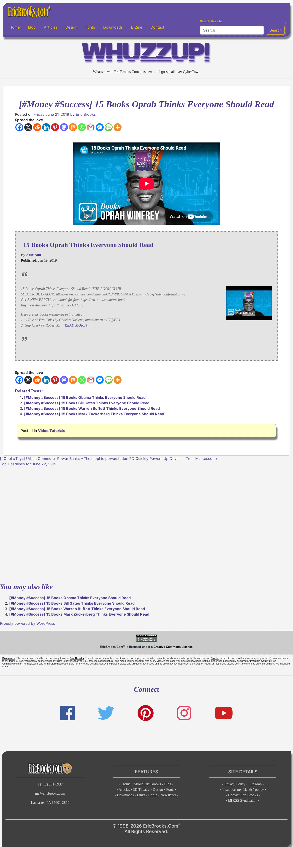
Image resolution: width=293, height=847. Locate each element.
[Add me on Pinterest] (145, 713)
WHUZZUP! (146, 54)
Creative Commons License (173, 647)
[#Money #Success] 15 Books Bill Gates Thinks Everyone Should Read (86, 403)
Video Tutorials (51, 430)
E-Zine (136, 27)
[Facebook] (19, 127)
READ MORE (75, 325)
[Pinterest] (55, 127)
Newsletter (168, 795)
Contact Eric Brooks (243, 795)
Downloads (113, 27)
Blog (32, 27)
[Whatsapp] (82, 127)
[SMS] (109, 127)
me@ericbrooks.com (50, 793)
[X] (28, 127)
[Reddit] (37, 127)
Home (14, 27)
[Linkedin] (46, 127)
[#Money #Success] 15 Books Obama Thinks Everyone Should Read (85, 397)
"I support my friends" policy (243, 789)
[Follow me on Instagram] (184, 713)
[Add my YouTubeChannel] (223, 713)
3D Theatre (141, 789)
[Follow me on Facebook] (67, 713)
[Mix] (73, 127)
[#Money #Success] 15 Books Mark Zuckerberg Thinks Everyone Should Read (94, 414)
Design (71, 27)
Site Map (255, 784)
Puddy (215, 658)
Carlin (152, 795)
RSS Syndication (244, 800)
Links (141, 795)
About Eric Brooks (147, 784)
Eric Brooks (86, 114)
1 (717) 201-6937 (50, 784)
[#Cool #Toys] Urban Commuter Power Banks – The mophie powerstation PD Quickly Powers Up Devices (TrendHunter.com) (108, 458)
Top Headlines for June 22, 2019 (28, 464)
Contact (157, 27)
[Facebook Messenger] (100, 127)
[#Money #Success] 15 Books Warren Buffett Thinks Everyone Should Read (92, 408)
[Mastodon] (64, 127)
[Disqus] (146, 524)
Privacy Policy (234, 784)
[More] (118, 127)
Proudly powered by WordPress (27, 623)
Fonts (90, 27)
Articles (50, 27)
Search (276, 30)
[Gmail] (91, 127)
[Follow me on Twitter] (106, 713)
